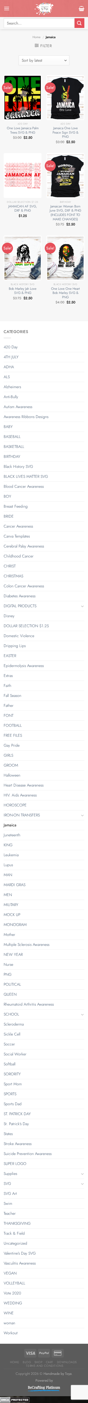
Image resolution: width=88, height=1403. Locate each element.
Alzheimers (12, 387)
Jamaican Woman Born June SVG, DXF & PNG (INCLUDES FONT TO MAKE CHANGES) (65, 213)
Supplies (10, 1173)
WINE (9, 1313)
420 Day (11, 347)
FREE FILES (13, 735)
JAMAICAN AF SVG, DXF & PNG (22, 208)
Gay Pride (12, 745)
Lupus (8, 865)
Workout (11, 1333)
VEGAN (10, 1273)
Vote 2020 (12, 1293)
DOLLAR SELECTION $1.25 (26, 626)
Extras (8, 675)
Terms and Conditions (44, 1366)
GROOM (11, 765)
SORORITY (12, 1074)
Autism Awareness (18, 407)
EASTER (10, 656)
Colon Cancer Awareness (24, 586)
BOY (7, 496)
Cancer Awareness (18, 526)
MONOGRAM (15, 924)
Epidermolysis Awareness (24, 665)
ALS (7, 377)
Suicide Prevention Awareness (28, 1153)
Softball (9, 1064)
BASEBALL (12, 436)
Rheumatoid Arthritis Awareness (29, 1004)
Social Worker (15, 1054)
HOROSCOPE (15, 805)
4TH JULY (11, 357)
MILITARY (11, 904)
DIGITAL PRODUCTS (20, 606)
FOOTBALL (13, 725)
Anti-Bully (11, 397)
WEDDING (13, 1303)
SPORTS (10, 1094)
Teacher (10, 1213)
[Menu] (7, 8)
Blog (27, 1362)
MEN (8, 895)
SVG (7, 1183)
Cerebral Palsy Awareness (24, 546)
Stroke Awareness (18, 1143)
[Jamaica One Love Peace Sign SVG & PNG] (65, 97)
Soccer (9, 1044)
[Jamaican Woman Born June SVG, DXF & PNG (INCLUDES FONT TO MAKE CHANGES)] (65, 175)
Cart (49, 1362)
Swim (8, 1203)
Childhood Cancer (18, 556)
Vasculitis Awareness (20, 1263)
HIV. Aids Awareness (20, 795)
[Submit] (79, 23)
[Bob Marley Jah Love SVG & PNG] (23, 257)
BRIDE (9, 516)
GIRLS (8, 755)
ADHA (9, 367)
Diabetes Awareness (19, 596)
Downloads (67, 1362)
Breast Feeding (16, 506)
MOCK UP (12, 914)
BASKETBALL (14, 446)
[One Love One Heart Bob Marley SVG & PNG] (65, 257)
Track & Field (14, 1233)
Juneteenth (12, 835)
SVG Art (10, 1193)
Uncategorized (15, 1243)
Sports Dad (13, 1104)
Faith (7, 685)
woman (9, 1323)
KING (8, 845)
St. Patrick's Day (16, 1124)
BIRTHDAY (12, 456)
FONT (8, 715)
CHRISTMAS (13, 576)
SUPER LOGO (15, 1163)
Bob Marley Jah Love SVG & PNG (22, 291)
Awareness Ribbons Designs (26, 416)
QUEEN (10, 994)
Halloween (12, 775)
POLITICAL (12, 984)
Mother (9, 934)
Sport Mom (13, 1084)
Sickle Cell (12, 1034)
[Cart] (81, 8)
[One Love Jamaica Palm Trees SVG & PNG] (23, 97)
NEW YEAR (13, 954)
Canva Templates (17, 536)
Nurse (8, 964)
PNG (7, 974)
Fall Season (12, 695)
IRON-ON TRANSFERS (22, 815)
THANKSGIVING (17, 1223)
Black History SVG (18, 466)
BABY (8, 426)
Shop (38, 1362)
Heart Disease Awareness (24, 785)
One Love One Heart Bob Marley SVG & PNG (65, 293)
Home (37, 37)
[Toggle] (82, 606)
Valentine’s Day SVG (20, 1253)
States (8, 1134)
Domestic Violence (19, 636)
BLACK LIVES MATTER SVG (26, 476)
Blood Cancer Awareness (24, 486)
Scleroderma (14, 1024)
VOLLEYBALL (14, 1283)
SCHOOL (11, 1014)
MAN (8, 875)
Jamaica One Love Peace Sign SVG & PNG (65, 132)
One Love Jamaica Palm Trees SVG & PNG (23, 130)
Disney (9, 616)
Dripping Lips (15, 646)
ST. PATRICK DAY (17, 1114)
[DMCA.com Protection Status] (15, 1399)
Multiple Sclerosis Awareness (26, 944)
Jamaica (10, 825)
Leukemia (11, 855)
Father (8, 705)
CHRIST (10, 566)
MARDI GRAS (14, 885)
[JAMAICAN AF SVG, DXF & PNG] (23, 175)
